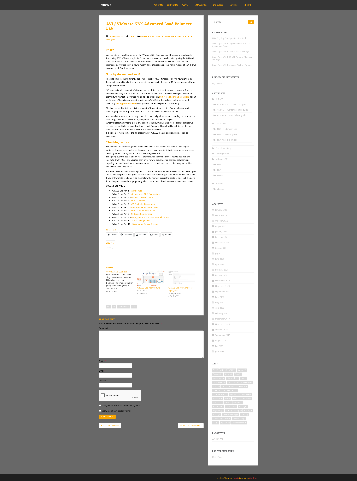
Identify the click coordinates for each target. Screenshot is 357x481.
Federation (219, 382)
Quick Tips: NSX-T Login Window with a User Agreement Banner (232, 44)
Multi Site (217, 398)
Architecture (136, 190)
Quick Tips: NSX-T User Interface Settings (230, 51)
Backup (242, 370)
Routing (243, 406)
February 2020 (221, 313)
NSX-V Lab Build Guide (227, 139)
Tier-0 (248, 410)
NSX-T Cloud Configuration (143, 210)
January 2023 (221, 210)
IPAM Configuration (141, 220)
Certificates (218, 378)
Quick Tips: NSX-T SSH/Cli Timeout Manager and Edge (232, 58)
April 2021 (219, 264)
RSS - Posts (217, 457)
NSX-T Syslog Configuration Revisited (229, 38)
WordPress (253, 478)
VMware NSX (201, 5)
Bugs (238, 374)
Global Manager (244, 382)
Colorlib (235, 478)
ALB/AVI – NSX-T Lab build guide (232, 104)
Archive (247, 5)
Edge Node (232, 378)
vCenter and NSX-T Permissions (145, 194)
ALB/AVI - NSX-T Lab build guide (161, 36)
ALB (108, 307)
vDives (106, 5)
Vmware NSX (239, 418)
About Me (158, 5)
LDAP (216, 390)
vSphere (233, 5)
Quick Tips (231, 406)
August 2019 (220, 340)
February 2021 (221, 269)
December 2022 (222, 215)
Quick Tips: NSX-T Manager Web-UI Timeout (232, 65)
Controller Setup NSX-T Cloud (144, 207)
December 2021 (222, 237)
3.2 (215, 370)
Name (102, 361)
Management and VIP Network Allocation (150, 217)
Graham (132, 36)
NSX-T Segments (139, 200)
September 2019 (222, 335)
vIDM (227, 418)
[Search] (251, 22)
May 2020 (219, 302)
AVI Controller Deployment (143, 204)
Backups (217, 374)
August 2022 (220, 226)
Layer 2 (243, 386)
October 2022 (221, 220)
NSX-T (134, 307)
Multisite (246, 394)
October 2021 (221, 248)
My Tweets (217, 83)
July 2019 (219, 346)
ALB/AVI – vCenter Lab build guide (232, 109)
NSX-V (220, 175)
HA (224, 386)
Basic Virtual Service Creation (145, 224)
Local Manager (220, 394)
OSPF (228, 402)
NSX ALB (217, 402)
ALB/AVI (185, 5)
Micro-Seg (235, 394)
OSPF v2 (237, 402)
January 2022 (221, 231)
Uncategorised (222, 153)
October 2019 (221, 329)
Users (244, 414)
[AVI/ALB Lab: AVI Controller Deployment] (182, 278)
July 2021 (219, 253)
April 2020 (219, 308)
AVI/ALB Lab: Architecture (148, 287)
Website (102, 380)
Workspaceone (239, 423)
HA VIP (233, 386)
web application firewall (126, 103)
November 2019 (222, 324)
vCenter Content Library (142, 197)
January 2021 (221, 275)
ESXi (243, 378)
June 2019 (219, 351)
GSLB (216, 386)
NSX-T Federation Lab (227, 129)
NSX (219, 164)
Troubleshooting (223, 148)
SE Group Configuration (141, 214)
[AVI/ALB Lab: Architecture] (151, 278)
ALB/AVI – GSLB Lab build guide (231, 115)
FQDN (231, 382)
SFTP (229, 410)
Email (102, 370)
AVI (114, 307)
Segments (218, 410)
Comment (104, 328)
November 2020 (222, 286)
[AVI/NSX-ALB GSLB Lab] (121, 281)
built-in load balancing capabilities (174, 96)
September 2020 (222, 291)
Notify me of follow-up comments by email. (121, 405)
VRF (215, 423)
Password (218, 406)
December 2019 (222, 318)
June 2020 (219, 297)
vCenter (220, 189)
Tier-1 (216, 414)
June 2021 (219, 259)
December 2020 (222, 280)
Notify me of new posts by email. (116, 411)
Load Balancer (123, 307)
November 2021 (222, 242)
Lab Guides (218, 5)
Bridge (228, 374)
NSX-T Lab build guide (227, 134)
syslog (238, 410)
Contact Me (172, 5)
